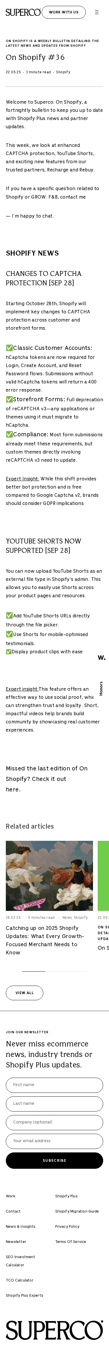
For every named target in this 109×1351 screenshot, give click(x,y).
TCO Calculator (19, 1280)
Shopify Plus (66, 1196)
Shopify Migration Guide (77, 1211)
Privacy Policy (67, 1226)
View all (24, 993)
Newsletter (16, 1242)
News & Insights (20, 1226)
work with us (63, 12)
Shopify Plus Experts (24, 1295)
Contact (13, 1211)
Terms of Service (70, 1242)
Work (10, 1196)
